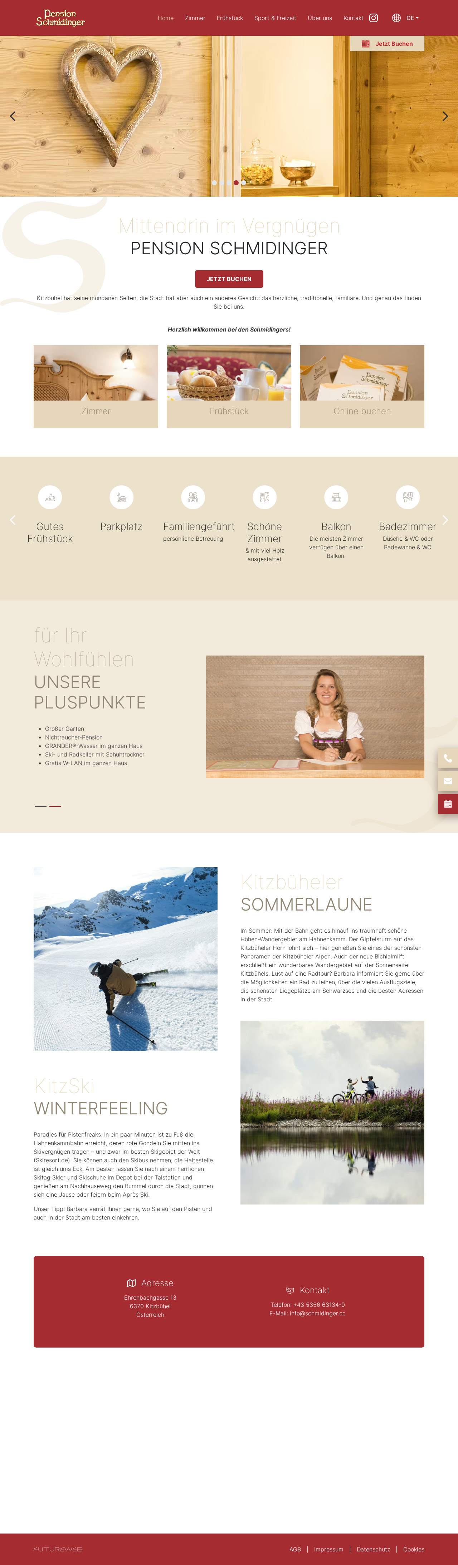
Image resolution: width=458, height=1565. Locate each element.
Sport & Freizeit (275, 17)
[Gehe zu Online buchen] (362, 386)
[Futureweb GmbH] (58, 1549)
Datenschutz (373, 1549)
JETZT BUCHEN (229, 279)
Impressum (329, 1549)
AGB (295, 1549)
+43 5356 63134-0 (319, 1304)
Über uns (320, 17)
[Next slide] (445, 116)
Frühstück (230, 17)
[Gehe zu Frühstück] (229, 386)
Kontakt (354, 17)
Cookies (413, 1549)
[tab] (214, 182)
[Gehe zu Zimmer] (96, 386)
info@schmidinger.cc (318, 1313)
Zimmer (195, 17)
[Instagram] (373, 18)
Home (166, 17)
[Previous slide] (13, 116)
